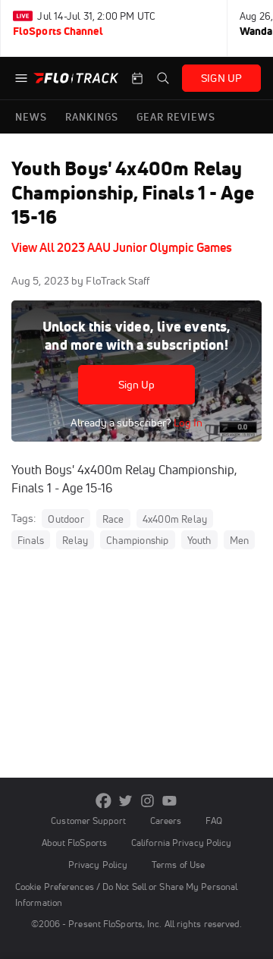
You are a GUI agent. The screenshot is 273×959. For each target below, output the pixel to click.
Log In (186, 422)
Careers (166, 820)
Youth (199, 540)
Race (113, 519)
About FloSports (74, 842)
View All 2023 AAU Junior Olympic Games (121, 247)
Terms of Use (178, 864)
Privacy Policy (97, 864)
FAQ (213, 820)
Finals (30, 540)
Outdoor (65, 519)
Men (239, 540)
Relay (75, 540)
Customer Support (88, 820)
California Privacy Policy (181, 842)
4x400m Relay (175, 519)
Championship (137, 540)
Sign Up (136, 384)
